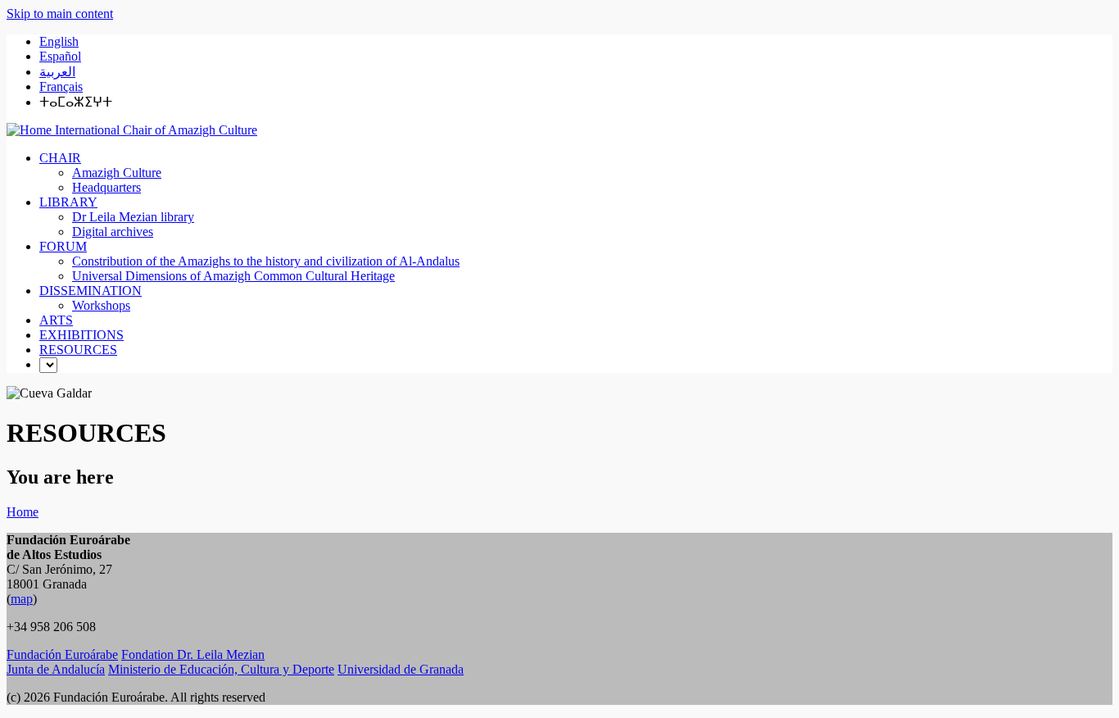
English (59, 41)
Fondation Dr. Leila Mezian (193, 654)
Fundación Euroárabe (62, 654)
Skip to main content (60, 13)
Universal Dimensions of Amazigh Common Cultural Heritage (233, 276)
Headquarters (106, 187)
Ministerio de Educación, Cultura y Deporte (221, 669)
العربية (57, 72)
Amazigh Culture (116, 173)
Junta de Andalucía (56, 669)
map (22, 599)
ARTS (56, 320)
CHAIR (60, 158)
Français (61, 86)
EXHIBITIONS (81, 335)
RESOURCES (78, 350)
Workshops (101, 305)
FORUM (63, 246)
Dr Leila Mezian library (133, 217)
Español (60, 56)
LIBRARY (68, 202)
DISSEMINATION (90, 291)
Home (23, 512)
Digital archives (112, 232)
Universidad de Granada (401, 669)
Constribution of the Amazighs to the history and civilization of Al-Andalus (266, 261)
